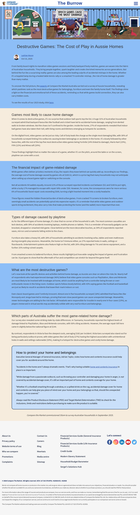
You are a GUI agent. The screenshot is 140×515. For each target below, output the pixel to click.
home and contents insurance (103, 366)
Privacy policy (8, 441)
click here (131, 492)
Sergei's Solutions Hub (71, 466)
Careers (40, 441)
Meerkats (41, 451)
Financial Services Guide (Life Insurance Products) (78, 444)
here (51, 102)
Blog (39, 446)
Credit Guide (66, 451)
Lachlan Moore (27, 55)
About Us (6, 435)
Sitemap (41, 461)
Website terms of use (11, 446)
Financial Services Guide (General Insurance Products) (80, 437)
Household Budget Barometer (74, 461)
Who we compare (10, 451)
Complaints (7, 461)
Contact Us (42, 435)
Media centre (43, 456)
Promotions (7, 456)
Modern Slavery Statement (72, 456)
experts (43, 86)
